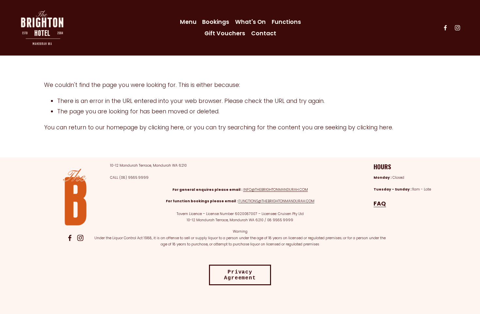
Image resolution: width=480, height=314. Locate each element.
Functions (286, 22)
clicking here (166, 127)
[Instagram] (457, 28)
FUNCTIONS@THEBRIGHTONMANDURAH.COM (276, 201)
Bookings (215, 22)
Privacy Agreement (240, 275)
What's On (250, 22)
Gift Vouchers (224, 33)
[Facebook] (445, 28)
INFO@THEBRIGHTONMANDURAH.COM (275, 189)
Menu (188, 22)
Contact (263, 33)
